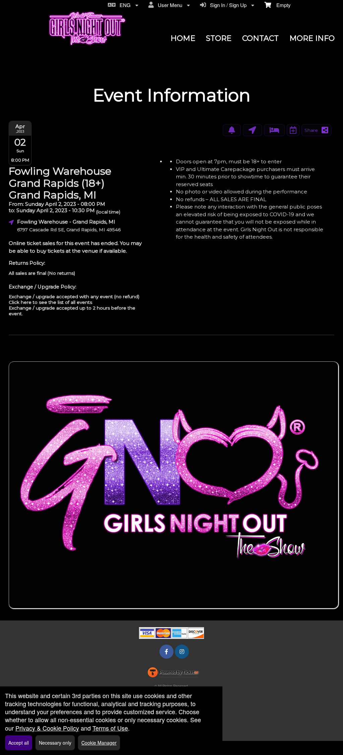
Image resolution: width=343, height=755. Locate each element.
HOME (182, 38)
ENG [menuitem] (124, 4)
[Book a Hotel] (274, 130)
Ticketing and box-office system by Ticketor (173, 673)
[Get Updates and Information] (231, 130)
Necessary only (55, 742)
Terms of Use (110, 728)
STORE (218, 38)
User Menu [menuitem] (169, 4)
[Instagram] (182, 651)
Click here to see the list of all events (50, 302)
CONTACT (260, 38)
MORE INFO (312, 38)
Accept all (18, 742)
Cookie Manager (99, 742)
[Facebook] (166, 651)
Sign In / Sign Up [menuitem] (227, 4)
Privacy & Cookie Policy (47, 728)
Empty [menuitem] (281, 4)
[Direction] (252, 130)
